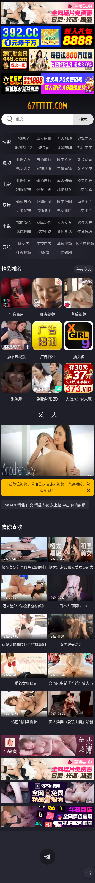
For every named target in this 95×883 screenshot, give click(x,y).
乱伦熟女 (64, 189)
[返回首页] (88, 872)
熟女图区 (64, 210)
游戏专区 (84, 138)
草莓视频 (64, 243)
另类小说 (43, 231)
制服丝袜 (23, 189)
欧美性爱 (84, 180)
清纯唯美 (43, 210)
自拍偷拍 (43, 159)
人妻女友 (64, 222)
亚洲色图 (43, 201)
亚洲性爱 (23, 180)
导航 (6, 247)
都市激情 (23, 222)
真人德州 (43, 138)
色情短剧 (64, 252)
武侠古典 (84, 222)
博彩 (6, 142)
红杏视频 (23, 252)
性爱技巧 (84, 231)
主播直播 (64, 168)
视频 (6, 163)
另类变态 (84, 189)
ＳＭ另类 (84, 168)
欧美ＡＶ (64, 159)
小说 (6, 226)
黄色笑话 (64, 231)
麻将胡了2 (23, 147)
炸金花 (43, 147)
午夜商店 (43, 243)
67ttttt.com (47, 106)
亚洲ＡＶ (23, 159)
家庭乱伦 (43, 222)
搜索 (83, 119)
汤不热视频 (84, 243)
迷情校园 (23, 231)
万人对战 (64, 138)
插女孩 (23, 243)
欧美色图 (64, 201)
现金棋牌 (64, 147)
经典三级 (43, 189)
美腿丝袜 (23, 210)
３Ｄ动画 (84, 159)
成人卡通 (64, 180)
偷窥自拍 (23, 201)
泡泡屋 (43, 252)
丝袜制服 (43, 168)
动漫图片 (84, 201)
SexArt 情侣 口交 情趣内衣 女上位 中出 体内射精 (45, 504)
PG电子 (23, 138)
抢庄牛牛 (84, 147)
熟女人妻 (23, 168)
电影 (6, 184)
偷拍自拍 (43, 180)
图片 (6, 205)
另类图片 (84, 210)
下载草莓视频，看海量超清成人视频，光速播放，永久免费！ (47, 487)
